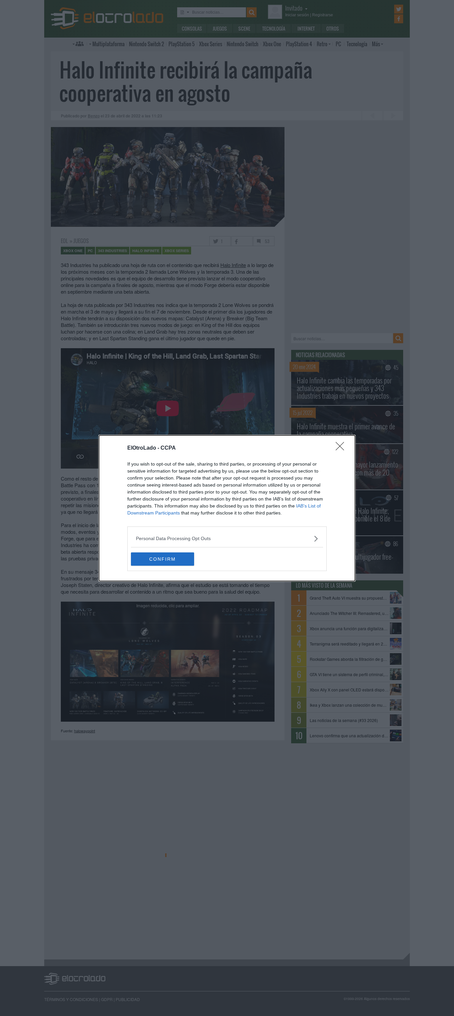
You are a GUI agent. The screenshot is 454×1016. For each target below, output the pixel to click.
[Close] (342, 448)
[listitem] (227, 538)
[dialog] (227, 508)
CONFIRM (162, 559)
